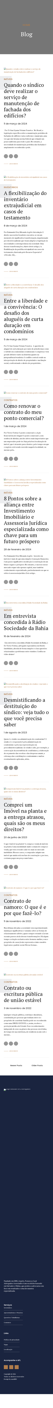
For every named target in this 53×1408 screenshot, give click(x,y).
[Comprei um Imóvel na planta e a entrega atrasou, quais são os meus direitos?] (26, 790)
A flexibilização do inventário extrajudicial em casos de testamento (25, 205)
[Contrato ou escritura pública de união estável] (26, 974)
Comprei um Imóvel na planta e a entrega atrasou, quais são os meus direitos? (25, 817)
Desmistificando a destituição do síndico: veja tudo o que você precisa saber (26, 712)
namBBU (14, 1379)
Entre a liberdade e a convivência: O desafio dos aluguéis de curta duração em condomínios (26, 316)
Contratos (10, 400)
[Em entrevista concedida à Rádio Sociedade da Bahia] (26, 602)
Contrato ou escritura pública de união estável (23, 993)
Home (26, 25)
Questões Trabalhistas (12, 1317)
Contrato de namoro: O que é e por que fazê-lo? (25, 906)
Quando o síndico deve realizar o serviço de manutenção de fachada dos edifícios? (24, 100)
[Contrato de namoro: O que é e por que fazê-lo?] (26, 887)
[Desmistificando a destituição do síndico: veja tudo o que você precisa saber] (26, 685)
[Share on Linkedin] (16, 156)
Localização (8, 1349)
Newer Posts (16, 1065)
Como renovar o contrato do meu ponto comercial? (24, 411)
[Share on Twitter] (11, 156)
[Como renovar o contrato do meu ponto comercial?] (26, 392)
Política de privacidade (12, 1340)
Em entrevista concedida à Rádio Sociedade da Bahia (26, 621)
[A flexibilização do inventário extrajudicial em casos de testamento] (26, 178)
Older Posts (37, 1065)
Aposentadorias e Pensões (13, 1313)
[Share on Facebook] (6, 156)
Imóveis (8, 79)
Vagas (6, 1344)
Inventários (11, 187)
